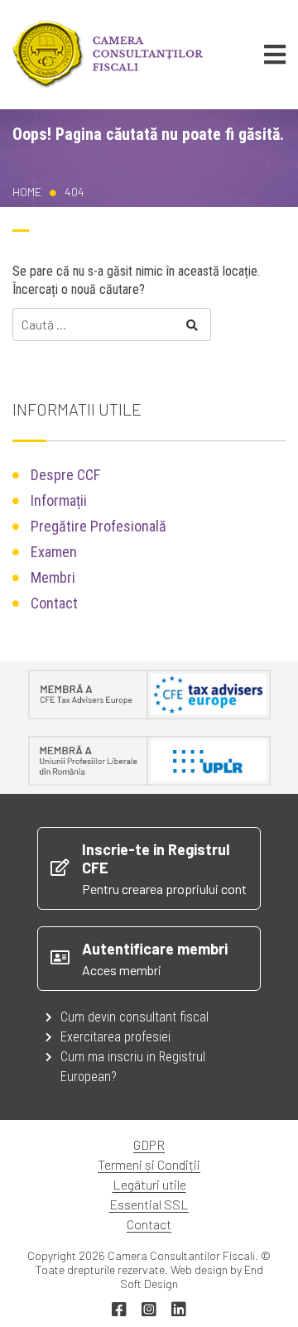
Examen (54, 551)
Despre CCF (65, 474)
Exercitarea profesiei (115, 1037)
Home (26, 192)
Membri (53, 577)
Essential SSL (149, 1204)
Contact (54, 603)
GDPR (149, 1144)
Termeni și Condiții (149, 1164)
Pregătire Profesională (98, 526)
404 (74, 192)
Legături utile (149, 1184)
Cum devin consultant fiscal (134, 1017)
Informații (59, 500)
